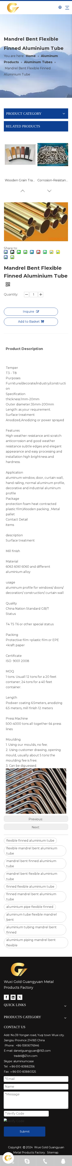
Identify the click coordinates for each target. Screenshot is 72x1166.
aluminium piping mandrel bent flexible (31, 942)
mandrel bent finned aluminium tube (31, 863)
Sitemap (52, 1152)
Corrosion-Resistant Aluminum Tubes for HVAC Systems (52, 180)
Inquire (28, 311)
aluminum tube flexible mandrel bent (31, 917)
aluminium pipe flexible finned (29, 907)
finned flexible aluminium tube (30, 886)
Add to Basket (29, 321)
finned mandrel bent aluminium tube (31, 896)
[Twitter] (19, 997)
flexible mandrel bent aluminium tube (31, 850)
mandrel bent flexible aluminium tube (31, 876)
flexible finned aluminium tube (30, 840)
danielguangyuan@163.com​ (32, 1050)
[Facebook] (6, 997)
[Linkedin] (13, 997)
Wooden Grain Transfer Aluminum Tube (20, 180)
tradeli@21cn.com (25, 1056)
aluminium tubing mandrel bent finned (31, 929)
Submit (25, 1131)
